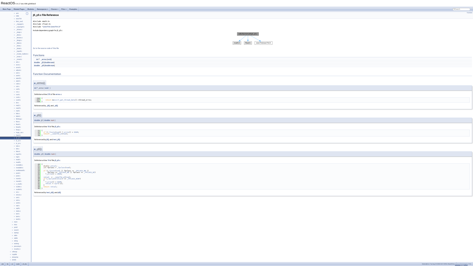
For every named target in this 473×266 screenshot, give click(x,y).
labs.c (18, 146)
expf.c (18, 111)
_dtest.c (18, 35)
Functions (469, 13)
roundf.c (18, 181)
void (49, 59)
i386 (17, 16)
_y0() (56, 106)
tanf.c (18, 214)
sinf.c (17, 197)
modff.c (18, 162)
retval (53, 166)
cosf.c (18, 94)
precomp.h (17, 246)
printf (15, 227)
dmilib (14, 260)
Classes (54, 9)
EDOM (76, 132)
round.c (18, 178)
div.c (17, 103)
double (37, 62)
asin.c (18, 73)
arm (17, 13)
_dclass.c (19, 29)
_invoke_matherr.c (22, 54)
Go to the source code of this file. (46, 48)
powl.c (18, 176)
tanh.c (18, 216)
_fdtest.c (19, 43)
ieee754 (19, 19)
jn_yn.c (18, 143)
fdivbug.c (19, 119)
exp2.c (18, 105)
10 (48, 127)
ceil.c (17, 86)
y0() (59, 192)
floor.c (18, 122)
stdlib (16, 238)
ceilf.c (18, 89)
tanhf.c (18, 219)
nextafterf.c (19, 168)
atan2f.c (18, 78)
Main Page (7, 9)
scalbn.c (19, 187)
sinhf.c (18, 203)
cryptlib (14, 254)
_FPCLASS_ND (63, 172)
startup (16, 233)
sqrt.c (18, 206)
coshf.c (18, 100)
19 (48, 160)
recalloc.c (17, 249)
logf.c (18, 157)
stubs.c (18, 211)
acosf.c (18, 67)
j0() (47, 140)
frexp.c (18, 130)
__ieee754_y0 (59, 177)
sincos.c (18, 195)
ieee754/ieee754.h (51, 27)
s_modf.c (19, 184)
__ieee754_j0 (56, 134)
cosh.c (18, 97)
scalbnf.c (19, 189)
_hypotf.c (19, 51)
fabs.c (18, 113)
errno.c (59, 94)
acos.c (18, 65)
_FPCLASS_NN (80, 171)
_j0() (48, 106)
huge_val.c (19, 132)
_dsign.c (19, 32)
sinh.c (18, 200)
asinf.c (18, 75)
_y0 (42, 65)
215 (48, 94)
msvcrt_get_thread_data (64, 100)
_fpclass (61, 167)
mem (15, 222)
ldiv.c (17, 149)
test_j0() (56, 140)
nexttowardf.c (20, 170)
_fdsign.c (19, 40)
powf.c (18, 173)
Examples (73, 9)
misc (15, 224)
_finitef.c (19, 48)
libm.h (18, 151)
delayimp (15, 257)
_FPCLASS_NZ (89, 172)
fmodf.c (18, 127)
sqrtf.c (18, 208)
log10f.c (18, 154)
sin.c (17, 192)
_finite (51, 132)
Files (63, 9)
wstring (16, 243)
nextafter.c (19, 165)
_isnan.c (19, 57)
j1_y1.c (18, 140)
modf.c (18, 159)
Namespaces (42, 9)
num (52, 62)
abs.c (18, 62)
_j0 (42, 62)
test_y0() (50, 192)
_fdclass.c (19, 38)
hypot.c (18, 135)
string (16, 241)
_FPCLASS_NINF (73, 179)
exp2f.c (18, 108)
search (16, 230)
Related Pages (19, 9)
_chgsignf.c (20, 24)
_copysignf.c (20, 27)
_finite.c (18, 46)
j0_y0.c (18, 138)
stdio (15, 235)
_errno (43, 59)
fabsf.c (18, 116)
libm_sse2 (19, 21)
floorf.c (18, 124)
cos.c (17, 92)
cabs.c (18, 84)
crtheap (14, 252)
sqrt (56, 183)
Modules (30, 9)
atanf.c (18, 81)
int (37, 59)
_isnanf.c (19, 59)
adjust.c (18, 70)
